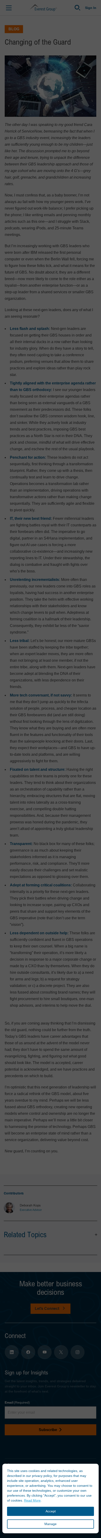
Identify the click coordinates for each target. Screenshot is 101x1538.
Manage (50, 1524)
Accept (51, 1511)
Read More (32, 1500)
